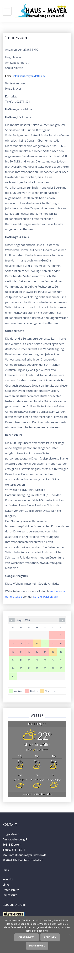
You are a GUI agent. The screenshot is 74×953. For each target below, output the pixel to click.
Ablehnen (50, 937)
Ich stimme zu (26, 937)
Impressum (10, 895)
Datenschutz (11, 890)
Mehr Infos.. (37, 945)
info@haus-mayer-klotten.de (27, 855)
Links (6, 884)
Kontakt (8, 879)
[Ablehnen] (69, 934)
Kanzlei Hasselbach (45, 596)
